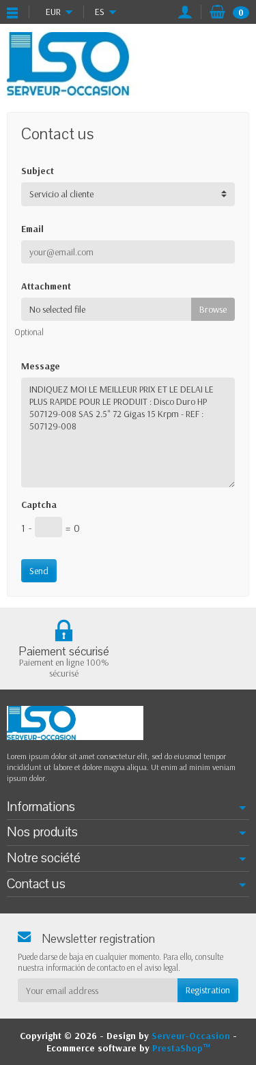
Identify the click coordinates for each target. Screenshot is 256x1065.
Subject (37, 171)
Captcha (39, 504)
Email (32, 229)
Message (40, 366)
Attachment (46, 286)
